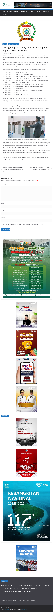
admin (12, 53)
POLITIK (17, 44)
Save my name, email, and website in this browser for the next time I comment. (23, 224)
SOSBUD (29, 592)
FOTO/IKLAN (38, 586)
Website (3, 217)
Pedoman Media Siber (12, 11)
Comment (4, 184)
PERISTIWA (15, 592)
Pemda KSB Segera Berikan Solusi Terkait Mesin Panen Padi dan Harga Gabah (39, 168)
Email (3, 210)
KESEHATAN (18, 589)
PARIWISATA (5, 44)
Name (3, 203)
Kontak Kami (24, 11)
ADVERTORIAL (46, 11)
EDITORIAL (38, 11)
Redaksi (31, 11)
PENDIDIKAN (5, 592)
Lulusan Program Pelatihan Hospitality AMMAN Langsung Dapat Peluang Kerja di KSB (14, 169)
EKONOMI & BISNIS (26, 585)
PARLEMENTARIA (6, 14)
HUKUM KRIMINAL (7, 589)
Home (3, 11)
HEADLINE (47, 585)
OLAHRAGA (26, 589)
